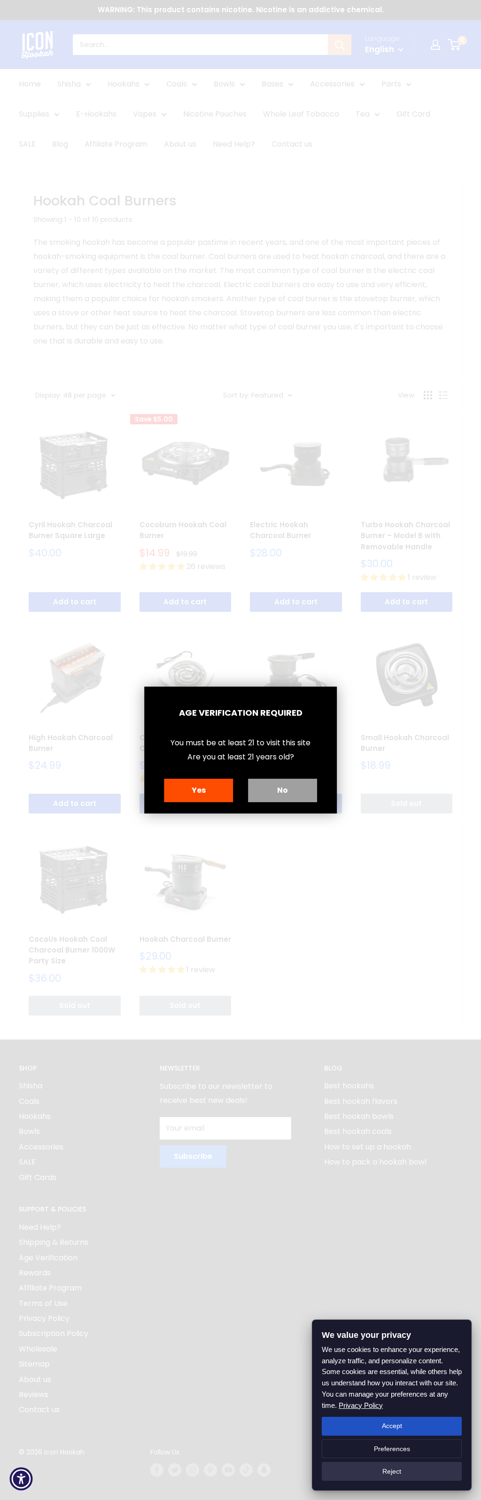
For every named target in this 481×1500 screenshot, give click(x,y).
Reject (391, 1471)
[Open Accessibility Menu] (21, 1479)
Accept (392, 1426)
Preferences (392, 1449)
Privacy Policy (361, 1405)
